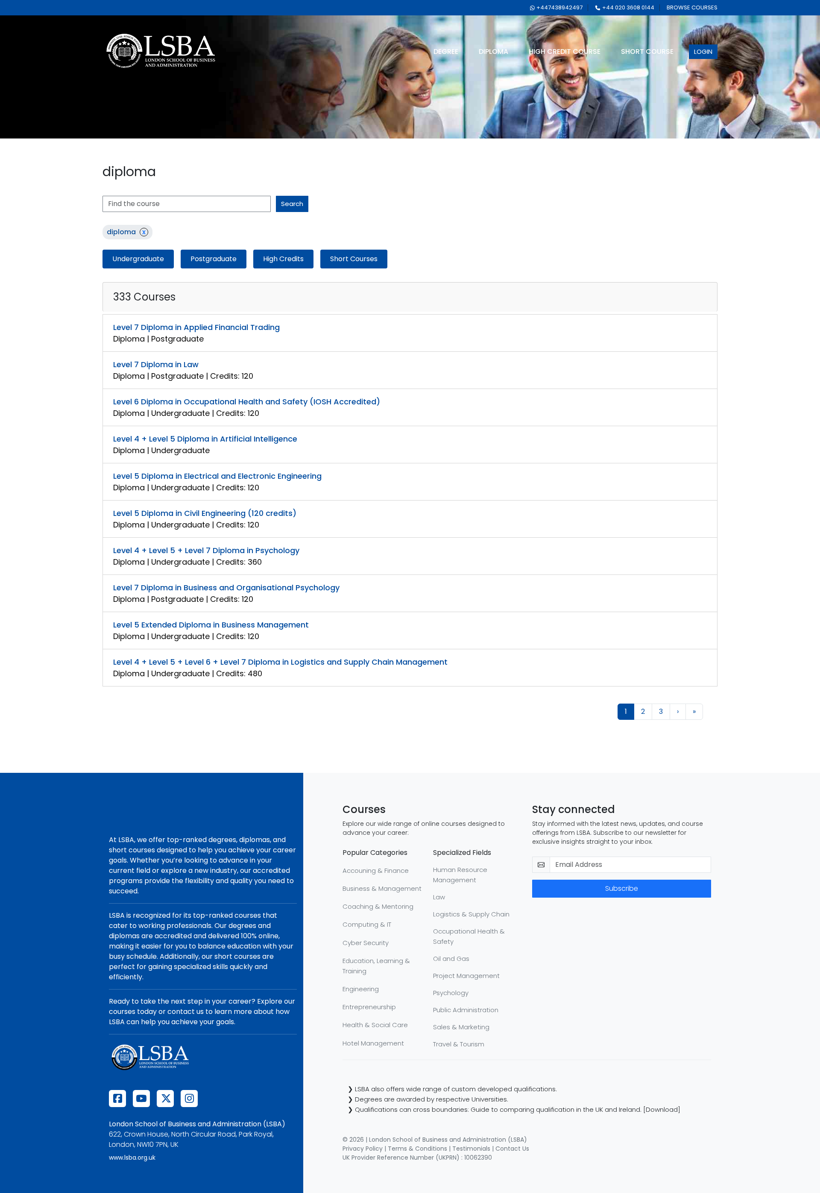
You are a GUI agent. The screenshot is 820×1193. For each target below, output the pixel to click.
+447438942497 (559, 7)
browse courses (692, 7)
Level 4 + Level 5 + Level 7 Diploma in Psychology (206, 550)
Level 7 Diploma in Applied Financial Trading (196, 327)
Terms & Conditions (417, 1148)
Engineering (361, 988)
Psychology (451, 992)
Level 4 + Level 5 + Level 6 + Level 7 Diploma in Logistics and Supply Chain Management (280, 662)
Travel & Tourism (458, 1044)
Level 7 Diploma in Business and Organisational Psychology (226, 587)
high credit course (564, 51)
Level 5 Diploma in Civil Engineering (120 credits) (204, 513)
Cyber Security (366, 942)
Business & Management (382, 888)
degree (445, 51)
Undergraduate (138, 259)
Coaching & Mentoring (378, 906)
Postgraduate (213, 259)
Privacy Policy (363, 1148)
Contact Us (512, 1148)
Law (439, 897)
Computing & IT (367, 924)
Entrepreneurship (369, 1006)
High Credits (283, 259)
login (703, 51)
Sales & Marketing (461, 1026)
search (292, 203)
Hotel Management (373, 1043)
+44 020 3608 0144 (628, 7)
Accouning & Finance (376, 870)
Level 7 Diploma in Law (156, 364)
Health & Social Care (375, 1024)
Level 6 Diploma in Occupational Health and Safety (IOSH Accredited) (246, 401)
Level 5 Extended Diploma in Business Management (211, 624)
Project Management (466, 975)
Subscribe (621, 888)
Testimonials (471, 1148)
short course (647, 51)
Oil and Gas (451, 958)
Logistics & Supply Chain (471, 914)
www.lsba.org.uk (132, 1157)
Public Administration (465, 1009)
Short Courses (354, 259)
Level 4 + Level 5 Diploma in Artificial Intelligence (205, 438)
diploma (493, 51)
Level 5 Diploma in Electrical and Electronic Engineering (217, 476)
